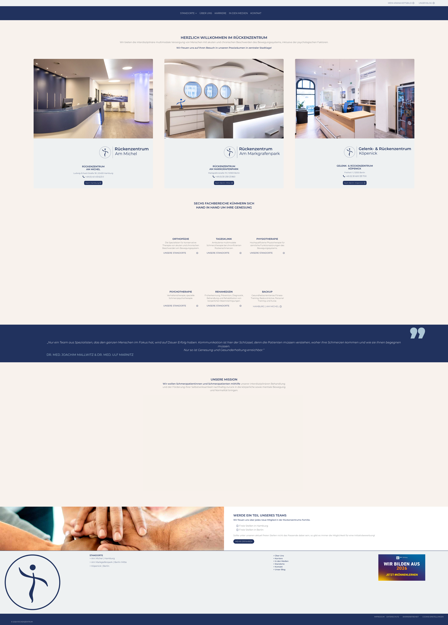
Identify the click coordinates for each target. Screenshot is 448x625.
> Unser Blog (279, 569)
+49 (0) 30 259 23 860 (225, 176)
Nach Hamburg (92, 183)
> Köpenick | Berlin (99, 566)
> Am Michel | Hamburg (102, 558)
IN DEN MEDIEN (238, 13)
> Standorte (279, 564)
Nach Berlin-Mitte (223, 183)
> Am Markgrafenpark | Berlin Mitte (108, 562)
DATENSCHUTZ (392, 617)
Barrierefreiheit (411, 617)
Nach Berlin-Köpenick (353, 183)
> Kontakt (278, 567)
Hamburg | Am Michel (266, 306)
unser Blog (425, 3)
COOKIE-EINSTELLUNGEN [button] (433, 617)
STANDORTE (187, 13)
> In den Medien (281, 561)
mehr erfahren (243, 541)
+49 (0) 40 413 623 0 (94, 177)
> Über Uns (278, 556)
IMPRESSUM (379, 617)
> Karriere (278, 558)
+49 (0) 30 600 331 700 (356, 176)
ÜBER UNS (206, 13)
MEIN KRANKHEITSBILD (400, 3)
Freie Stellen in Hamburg (253, 525)
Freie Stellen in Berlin (251, 529)
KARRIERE (220, 13)
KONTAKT (255, 13)
